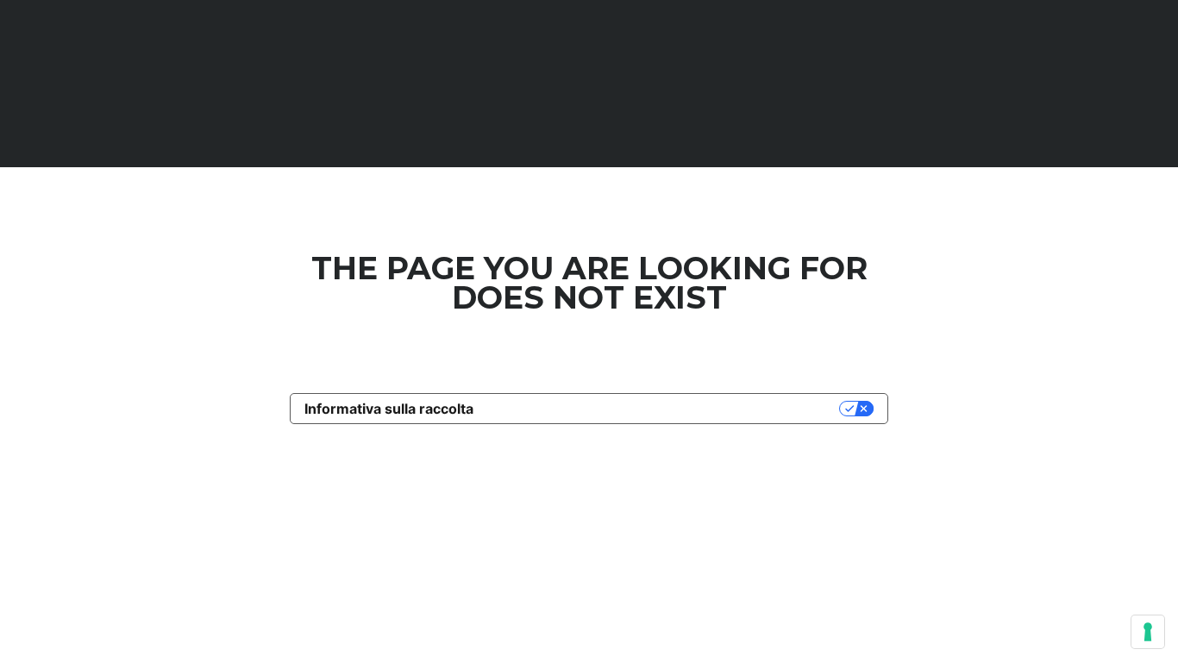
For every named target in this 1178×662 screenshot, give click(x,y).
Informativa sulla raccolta (388, 408)
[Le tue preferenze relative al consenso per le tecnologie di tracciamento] (1147, 631)
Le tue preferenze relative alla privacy (665, 408)
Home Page (589, 367)
